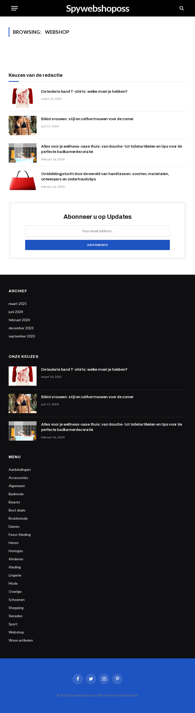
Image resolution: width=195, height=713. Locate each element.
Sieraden (16, 616)
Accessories (18, 477)
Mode (13, 583)
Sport (13, 624)
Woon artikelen (21, 640)
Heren (14, 542)
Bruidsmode (18, 518)
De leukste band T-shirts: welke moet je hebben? (84, 91)
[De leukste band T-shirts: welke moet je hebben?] (23, 98)
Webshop (16, 632)
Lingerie (15, 575)
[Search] (181, 8)
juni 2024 (16, 311)
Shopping (16, 608)
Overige (15, 591)
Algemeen (17, 486)
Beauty (14, 502)
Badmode (16, 494)
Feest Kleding (20, 534)
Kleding (15, 567)
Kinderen (16, 559)
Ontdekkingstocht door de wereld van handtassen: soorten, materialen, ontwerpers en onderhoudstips (105, 176)
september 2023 (22, 336)
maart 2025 (18, 303)
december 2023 (21, 328)
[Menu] (14, 8)
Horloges (16, 551)
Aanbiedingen (20, 469)
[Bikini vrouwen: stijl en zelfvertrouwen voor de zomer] (23, 125)
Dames (14, 526)
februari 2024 (19, 320)
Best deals (17, 510)
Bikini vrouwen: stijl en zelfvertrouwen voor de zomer (87, 119)
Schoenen (17, 599)
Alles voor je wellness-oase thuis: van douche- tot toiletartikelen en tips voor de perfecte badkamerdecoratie (111, 149)
